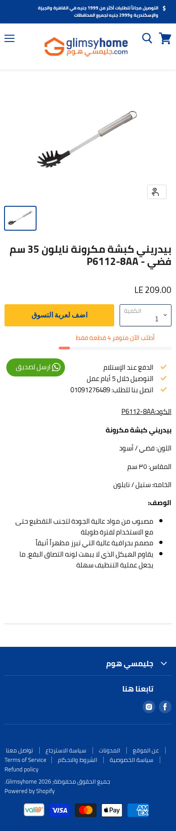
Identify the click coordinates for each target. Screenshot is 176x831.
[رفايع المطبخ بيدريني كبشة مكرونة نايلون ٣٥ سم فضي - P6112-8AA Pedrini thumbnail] (20, 218)
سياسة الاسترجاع (66, 750)
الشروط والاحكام (77, 759)
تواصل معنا (19, 750)
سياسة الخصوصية (131, 759)
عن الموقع (145, 750)
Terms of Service (25, 759)
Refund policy (21, 769)
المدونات (109, 750)
